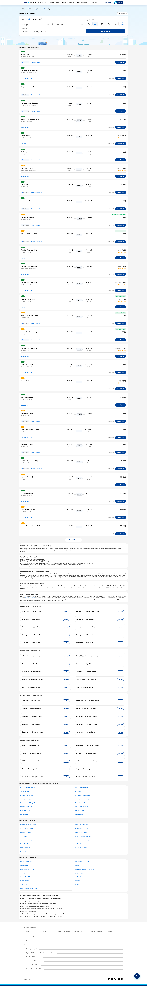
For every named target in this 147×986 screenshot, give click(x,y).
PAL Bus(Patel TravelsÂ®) (82, 828)
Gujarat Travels (24, 880)
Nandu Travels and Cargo (82, 787)
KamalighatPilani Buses (85, 642)
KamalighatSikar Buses (31, 642)
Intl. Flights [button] (49, 9)
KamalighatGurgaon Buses (86, 627)
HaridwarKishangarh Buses (32, 777)
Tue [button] (102, 24)
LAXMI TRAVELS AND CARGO (83, 836)
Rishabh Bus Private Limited (82, 795)
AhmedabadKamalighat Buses (87, 656)
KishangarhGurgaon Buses (86, 724)
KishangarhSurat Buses (31, 724)
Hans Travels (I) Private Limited (29, 888)
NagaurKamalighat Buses (31, 671)
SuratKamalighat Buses (85, 664)
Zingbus (77, 884)
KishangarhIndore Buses (31, 708)
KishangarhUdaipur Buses (32, 716)
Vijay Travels (23, 836)
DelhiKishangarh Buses (31, 745)
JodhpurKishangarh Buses (86, 753)
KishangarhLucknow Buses (86, 716)
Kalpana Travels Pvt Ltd (27, 869)
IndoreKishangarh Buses (31, 753)
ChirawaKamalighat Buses (86, 679)
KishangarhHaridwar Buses (32, 732)
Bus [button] (31, 9)
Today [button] (88, 24)
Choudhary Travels (25, 810)
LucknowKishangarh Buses (86, 761)
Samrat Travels (24, 791)
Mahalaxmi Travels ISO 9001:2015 (84, 869)
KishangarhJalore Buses (85, 732)
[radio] (26, 19)
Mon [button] (95, 24)
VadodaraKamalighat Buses (32, 679)
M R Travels (78, 865)
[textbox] (35, 25)
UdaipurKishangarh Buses (32, 761)
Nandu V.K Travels (25, 832)
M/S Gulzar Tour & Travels (82, 861)
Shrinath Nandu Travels (26, 828)
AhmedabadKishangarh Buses (87, 745)
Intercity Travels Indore (26, 861)
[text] (73, 8)
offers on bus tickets (30, 597)
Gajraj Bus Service (25, 847)
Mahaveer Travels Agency (27, 873)
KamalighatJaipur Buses (31, 611)
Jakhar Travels (79, 873)
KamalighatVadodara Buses (32, 635)
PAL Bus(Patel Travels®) (27, 795)
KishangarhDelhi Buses (31, 700)
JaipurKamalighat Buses (31, 656)
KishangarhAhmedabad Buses (87, 700)
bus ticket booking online (75, 578)
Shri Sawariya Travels (81, 832)
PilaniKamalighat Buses (85, 687)
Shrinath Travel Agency (81, 824)
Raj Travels (78, 791)
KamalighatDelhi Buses (31, 619)
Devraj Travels (24, 814)
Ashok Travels (24, 865)
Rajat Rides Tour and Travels (83, 806)
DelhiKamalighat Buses (31, 664)
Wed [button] (109, 24)
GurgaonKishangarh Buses (86, 769)
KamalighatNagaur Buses (31, 627)
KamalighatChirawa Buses (86, 635)
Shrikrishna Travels (80, 814)
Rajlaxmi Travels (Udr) (26, 806)
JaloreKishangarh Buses (85, 777)
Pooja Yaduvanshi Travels (27, 787)
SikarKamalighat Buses (31, 687)
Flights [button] (23, 9)
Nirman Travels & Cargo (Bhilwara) (29, 803)
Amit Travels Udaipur (26, 799)
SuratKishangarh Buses (31, 769)
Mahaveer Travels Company (82, 799)
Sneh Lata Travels (80, 810)
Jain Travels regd (79, 844)
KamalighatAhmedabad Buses (87, 611)
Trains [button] (39, 9)
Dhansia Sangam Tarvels (81, 803)
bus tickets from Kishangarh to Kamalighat (45, 566)
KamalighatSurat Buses (85, 619)
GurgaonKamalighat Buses (86, 671)
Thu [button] (115, 24)
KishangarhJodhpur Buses (86, 708)
